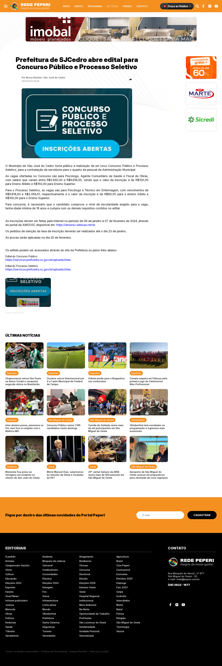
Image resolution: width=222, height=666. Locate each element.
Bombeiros (85, 561)
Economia (121, 574)
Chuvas (83, 565)
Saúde (9, 627)
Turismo (47, 631)
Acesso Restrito (78, 651)
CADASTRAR (202, 515)
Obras (8, 613)
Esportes (10, 587)
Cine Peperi (123, 565)
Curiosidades (50, 574)
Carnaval (47, 565)
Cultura (9, 574)
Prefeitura (48, 618)
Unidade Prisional (89, 631)
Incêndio (121, 596)
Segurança (48, 627)
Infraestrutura (50, 600)
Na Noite (84, 609)
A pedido (10, 556)
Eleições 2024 (50, 583)
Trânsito (10, 631)
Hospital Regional (89, 596)
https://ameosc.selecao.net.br (75, 225)
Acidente (47, 556)
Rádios (79, 6)
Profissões (85, 618)
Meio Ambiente (87, 605)
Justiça (9, 605)
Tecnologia (122, 627)
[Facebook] (203, 6)
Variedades (48, 635)
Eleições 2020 (124, 578)
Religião (121, 618)
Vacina (120, 631)
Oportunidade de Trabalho (94, 613)
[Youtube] (216, 6)
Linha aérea (49, 605)
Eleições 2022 (13, 583)
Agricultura (122, 556)
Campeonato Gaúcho (17, 565)
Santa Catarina (50, 622)
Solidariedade (87, 627)
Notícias (112, 6)
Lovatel (104, 651)
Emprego (121, 583)
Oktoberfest (49, 613)
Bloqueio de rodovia (53, 561)
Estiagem (47, 587)
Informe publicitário (16, 600)
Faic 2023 (122, 587)
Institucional (86, 600)
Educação (11, 578)
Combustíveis (50, 569)
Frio (44, 591)
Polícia (120, 613)
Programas (95, 6)
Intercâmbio (123, 600)
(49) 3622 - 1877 (179, 584)
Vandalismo (12, 635)
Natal (119, 609)
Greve (45, 596)
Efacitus (47, 578)
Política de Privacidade (54, 651)
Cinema (127, 6)
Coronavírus (123, 569)
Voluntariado (86, 635)
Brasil (119, 561)
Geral (82, 591)
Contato (142, 6)
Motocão (10, 609)
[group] (111, 29)
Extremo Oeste (87, 587)
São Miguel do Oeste (128, 622)
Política (9, 618)
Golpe (119, 591)
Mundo (46, 609)
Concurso (84, 569)
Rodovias (10, 622)
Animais (9, 561)
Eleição (83, 578)
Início (66, 6)
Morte (119, 605)
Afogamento (86, 556)
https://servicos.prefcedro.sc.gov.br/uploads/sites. (38, 260)
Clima (8, 569)
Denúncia (84, 574)
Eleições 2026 (87, 583)
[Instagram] (210, 6)
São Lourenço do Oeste (92, 622)
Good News (12, 596)
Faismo (9, 591)
